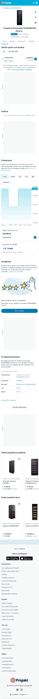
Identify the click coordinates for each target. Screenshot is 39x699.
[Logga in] (36, 3)
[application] (19, 206)
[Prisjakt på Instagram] (21, 690)
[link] (12, 473)
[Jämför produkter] (35, 23)
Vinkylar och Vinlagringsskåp (12, 8)
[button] (35, 12)
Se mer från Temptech (8, 400)
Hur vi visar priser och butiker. (22, 69)
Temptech (19, 381)
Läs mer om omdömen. (16, 271)
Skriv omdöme (23, 34)
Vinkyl (18, 388)
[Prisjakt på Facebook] (17, 690)
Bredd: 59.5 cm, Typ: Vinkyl (19, 37)
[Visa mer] (2, 59)
